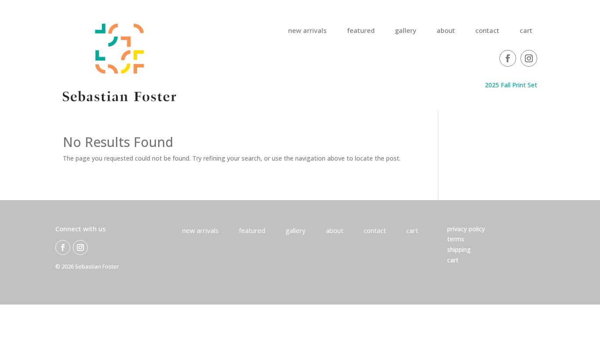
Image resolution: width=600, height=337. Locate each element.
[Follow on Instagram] (528, 58)
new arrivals (307, 31)
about (446, 31)
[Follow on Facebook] (507, 58)
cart (526, 31)
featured (361, 31)
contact (487, 31)
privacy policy (466, 229)
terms (455, 239)
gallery (405, 31)
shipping (459, 249)
